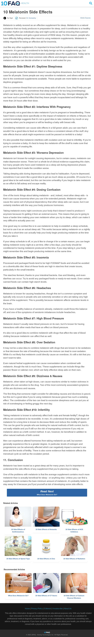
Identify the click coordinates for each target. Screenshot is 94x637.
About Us (67, 609)
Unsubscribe (57, 609)
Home (27, 609)
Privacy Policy (37, 609)
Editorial (47, 609)
